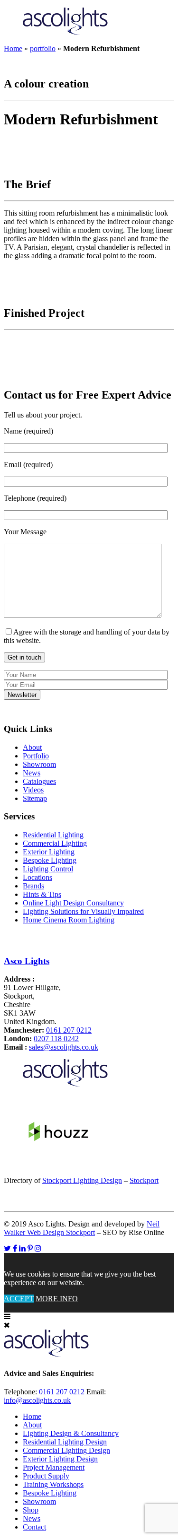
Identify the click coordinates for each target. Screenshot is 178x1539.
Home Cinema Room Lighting (68, 920)
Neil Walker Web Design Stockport (81, 1228)
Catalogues (39, 781)
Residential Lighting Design (65, 1442)
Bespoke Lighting (49, 860)
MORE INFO (57, 1299)
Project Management (53, 1467)
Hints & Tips (42, 894)
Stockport (144, 1180)
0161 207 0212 (69, 1030)
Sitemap (35, 798)
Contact (34, 1527)
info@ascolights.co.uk (37, 1400)
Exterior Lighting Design (60, 1459)
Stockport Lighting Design (82, 1180)
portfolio (43, 48)
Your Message (25, 532)
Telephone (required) (35, 498)
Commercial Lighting (55, 843)
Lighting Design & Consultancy (71, 1433)
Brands (33, 886)
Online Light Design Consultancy (73, 903)
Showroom (39, 764)
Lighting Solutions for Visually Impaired (83, 911)
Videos (33, 790)
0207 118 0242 (56, 1039)
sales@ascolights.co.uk (63, 1047)
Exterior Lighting (49, 852)
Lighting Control (48, 869)
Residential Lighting (53, 835)
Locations (37, 877)
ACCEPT (19, 1299)
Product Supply (46, 1476)
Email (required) (28, 465)
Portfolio (36, 756)
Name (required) (28, 431)
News (31, 773)
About (32, 747)
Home (13, 48)
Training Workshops (53, 1484)
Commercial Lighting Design (66, 1450)
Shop (30, 1510)
